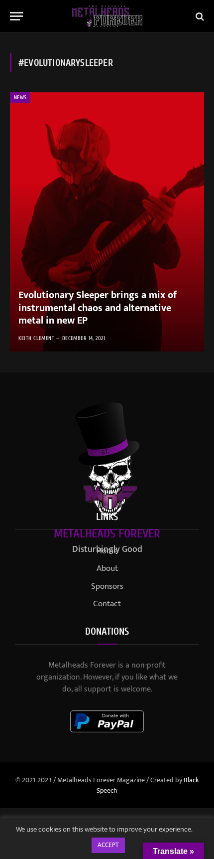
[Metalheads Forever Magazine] (107, 16)
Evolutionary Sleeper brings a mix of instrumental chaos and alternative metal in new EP (97, 308)
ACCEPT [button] (108, 845)
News (20, 97)
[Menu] (16, 16)
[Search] (199, 16)
